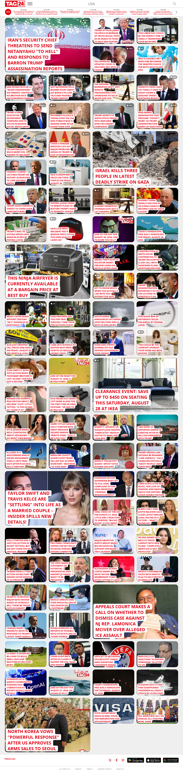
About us (120, 769)
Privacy (90, 769)
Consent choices (104, 769)
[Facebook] (116, 760)
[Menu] (30, 3)
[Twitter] (110, 760)
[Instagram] (123, 760)
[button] (176, 12)
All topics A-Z (64, 769)
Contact (78, 769)
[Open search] (174, 3)
